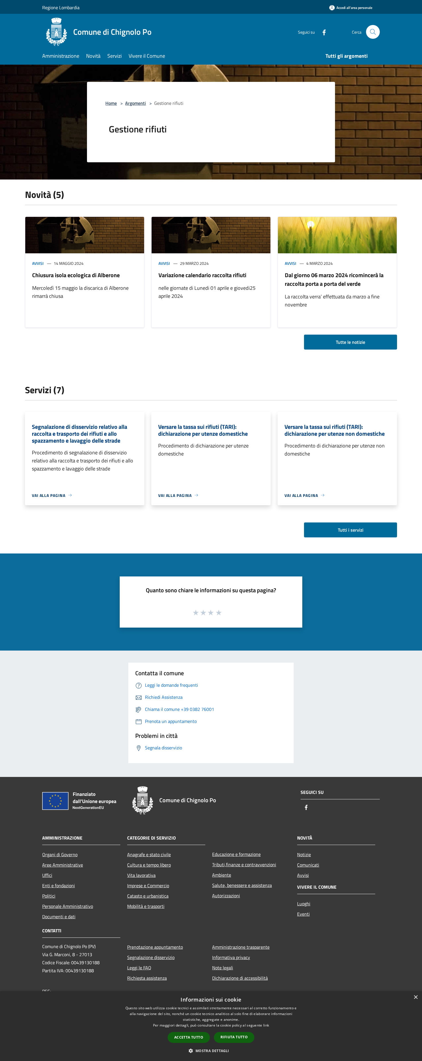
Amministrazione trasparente (241, 947)
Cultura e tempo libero (149, 864)
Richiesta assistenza (147, 978)
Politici (48, 895)
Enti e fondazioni (58, 885)
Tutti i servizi (350, 529)
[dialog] (211, 1026)
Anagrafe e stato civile (149, 854)
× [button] (415, 997)
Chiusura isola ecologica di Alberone (76, 275)
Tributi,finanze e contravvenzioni (244, 864)
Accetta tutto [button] (188, 1037)
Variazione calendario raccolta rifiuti (202, 275)
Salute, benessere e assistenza (242, 885)
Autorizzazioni (226, 895)
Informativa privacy (231, 957)
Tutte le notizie (350, 342)
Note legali (222, 967)
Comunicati (308, 864)
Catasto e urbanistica (148, 895)
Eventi (303, 913)
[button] (211, 1050)
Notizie (304, 854)
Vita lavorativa (141, 875)
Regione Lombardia (61, 7)
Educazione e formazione (236, 854)
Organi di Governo (60, 854)
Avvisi (38, 263)
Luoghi (303, 903)
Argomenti (135, 103)
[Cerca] (373, 32)
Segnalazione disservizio (151, 957)
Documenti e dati (59, 916)
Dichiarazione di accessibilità (240, 978)
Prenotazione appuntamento (155, 947)
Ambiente (221, 874)
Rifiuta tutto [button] (234, 1037)
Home (111, 103)
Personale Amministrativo (67, 906)
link (266, 1025)
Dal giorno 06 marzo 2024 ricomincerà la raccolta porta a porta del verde (334, 279)
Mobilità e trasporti (145, 906)
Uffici (47, 875)
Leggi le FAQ (139, 967)
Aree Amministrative (62, 864)
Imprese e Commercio (148, 885)
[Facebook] (322, 32)
